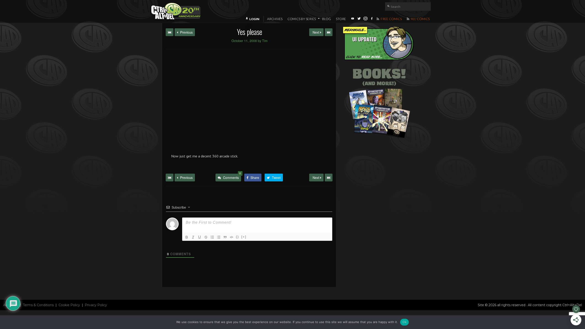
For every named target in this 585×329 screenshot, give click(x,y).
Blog (326, 19)
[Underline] (199, 237)
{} (237, 237)
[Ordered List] (212, 237)
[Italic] (193, 237)
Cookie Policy (69, 305)
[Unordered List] (218, 237)
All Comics (420, 19)
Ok (404, 322)
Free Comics (391, 19)
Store (341, 19)
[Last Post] (328, 177)
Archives (274, 19)
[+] (243, 237)
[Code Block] (231, 237)
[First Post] (169, 177)
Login (254, 19)
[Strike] (206, 237)
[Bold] (186, 237)
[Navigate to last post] (328, 32)
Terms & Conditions (38, 305)
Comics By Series (301, 19)
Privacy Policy (96, 305)
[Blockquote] (225, 237)
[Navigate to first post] (169, 32)
